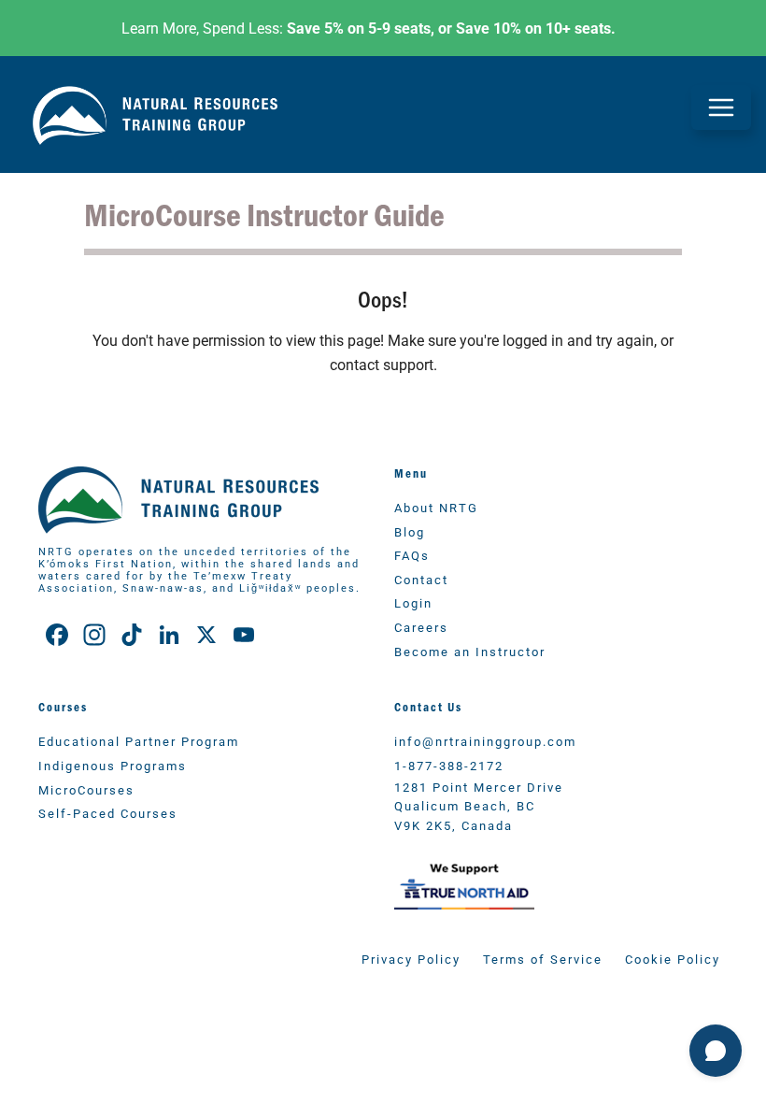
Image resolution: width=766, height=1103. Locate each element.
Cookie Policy (672, 959)
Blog (409, 531)
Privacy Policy (411, 959)
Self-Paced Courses (107, 813)
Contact (421, 579)
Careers (421, 627)
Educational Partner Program (138, 741)
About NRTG (436, 507)
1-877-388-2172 (449, 765)
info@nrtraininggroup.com (485, 741)
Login (413, 602)
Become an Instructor (470, 651)
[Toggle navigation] (721, 107)
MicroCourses (86, 789)
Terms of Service (543, 959)
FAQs (412, 555)
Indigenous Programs (112, 765)
